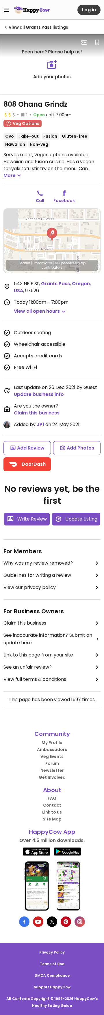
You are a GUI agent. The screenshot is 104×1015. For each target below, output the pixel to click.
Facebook (64, 201)
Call (40, 201)
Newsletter (52, 770)
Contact (52, 805)
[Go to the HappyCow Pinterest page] (66, 921)
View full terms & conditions (34, 679)
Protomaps (42, 263)
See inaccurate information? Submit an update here (47, 639)
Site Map (52, 819)
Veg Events (52, 756)
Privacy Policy (52, 952)
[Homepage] (32, 10)
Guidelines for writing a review (37, 575)
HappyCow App (52, 832)
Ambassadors (52, 749)
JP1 (40, 424)
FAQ (52, 798)
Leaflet (24, 263)
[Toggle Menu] (6, 9)
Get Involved (52, 777)
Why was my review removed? (38, 563)
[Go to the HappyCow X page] (52, 921)
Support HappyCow (52, 987)
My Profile (52, 742)
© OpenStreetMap (70, 263)
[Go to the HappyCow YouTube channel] (38, 921)
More (9, 175)
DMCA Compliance (52, 975)
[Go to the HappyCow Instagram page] (80, 921)
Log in (89, 9)
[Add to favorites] (97, 42)
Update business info (39, 394)
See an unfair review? (27, 667)
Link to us (52, 812)
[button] (52, 234)
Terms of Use (52, 963)
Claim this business (37, 413)
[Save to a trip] (84, 42)
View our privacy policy (29, 587)
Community (52, 734)
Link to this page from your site (38, 655)
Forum (52, 763)
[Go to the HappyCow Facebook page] (24, 921)
